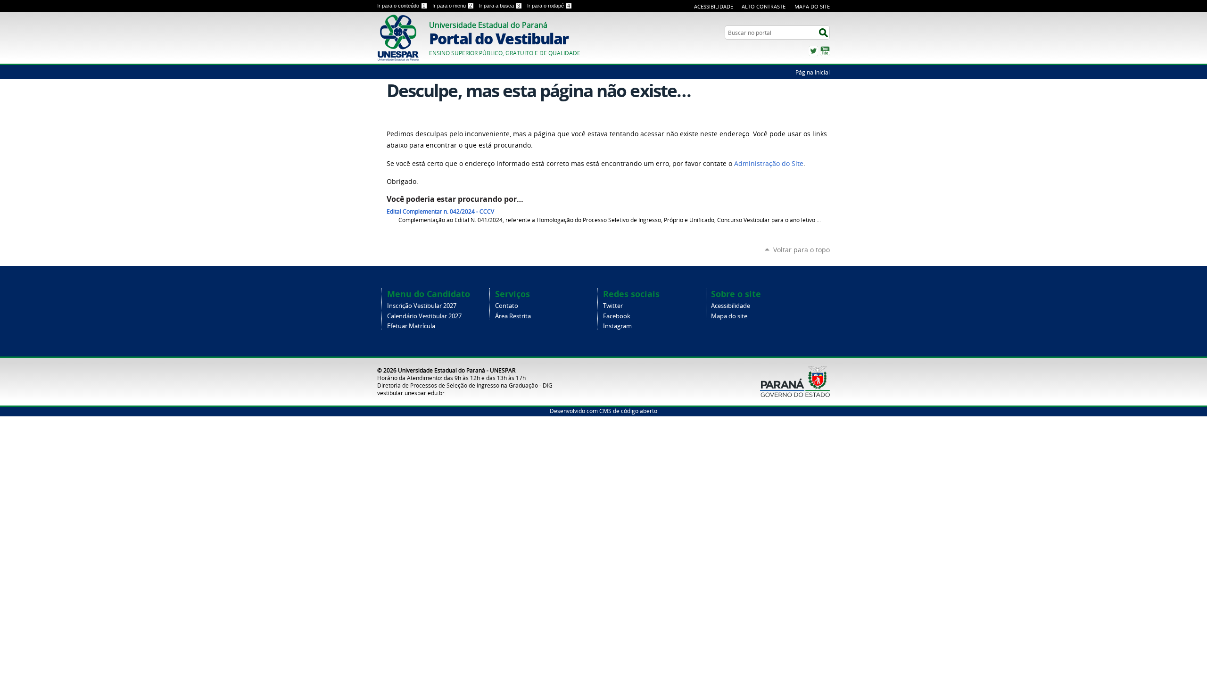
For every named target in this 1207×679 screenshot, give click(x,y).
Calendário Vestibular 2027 (424, 316)
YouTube (825, 51)
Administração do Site (768, 163)
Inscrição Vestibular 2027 (421, 306)
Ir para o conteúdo (401, 5)
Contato (506, 306)
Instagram (617, 326)
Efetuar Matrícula (411, 326)
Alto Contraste (763, 6)
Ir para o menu (452, 5)
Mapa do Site (812, 6)
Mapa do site (729, 316)
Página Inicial (812, 72)
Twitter (813, 51)
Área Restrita (513, 316)
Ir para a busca (499, 5)
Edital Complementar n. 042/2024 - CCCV (440, 211)
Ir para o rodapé (548, 5)
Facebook (616, 316)
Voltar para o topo (801, 249)
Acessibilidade (713, 6)
